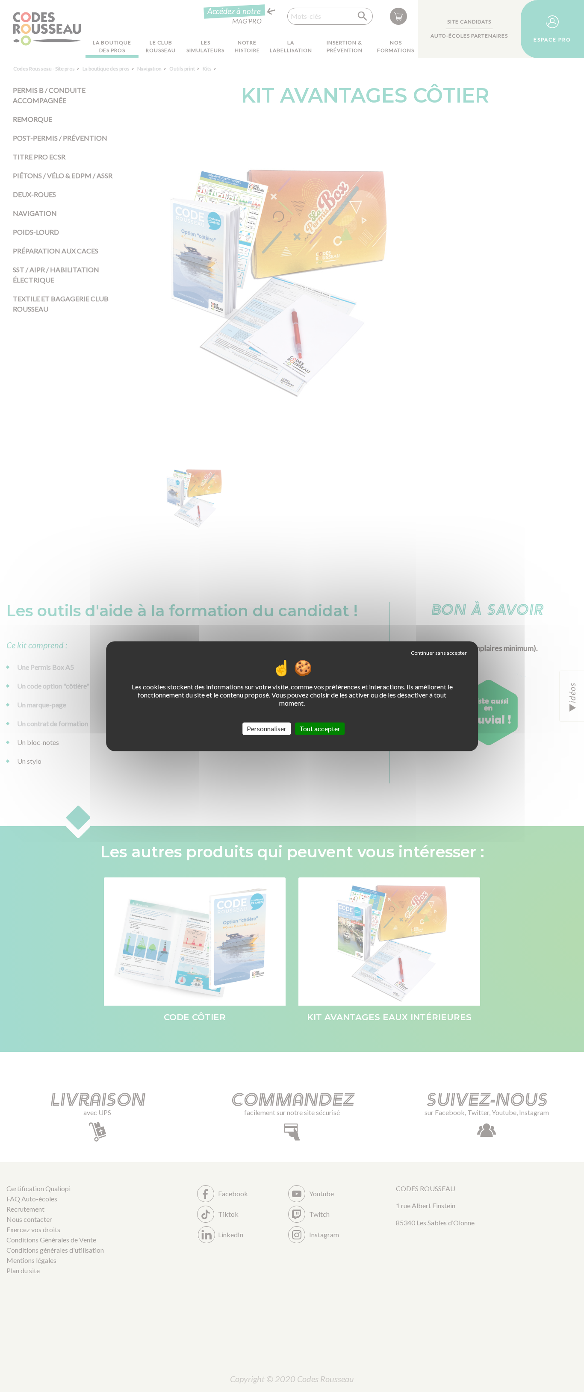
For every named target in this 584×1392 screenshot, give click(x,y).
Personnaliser (266, 728)
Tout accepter (319, 728)
